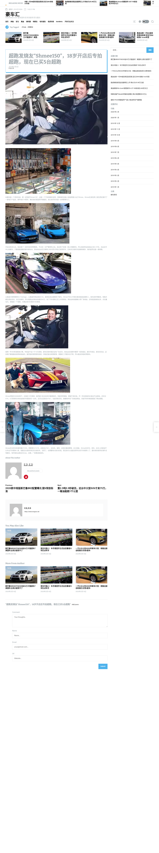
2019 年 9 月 (115, 141)
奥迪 (22, 21)
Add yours (75, 604)
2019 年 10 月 (115, 135)
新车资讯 (114, 195)
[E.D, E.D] (16, 510)
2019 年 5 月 (115, 164)
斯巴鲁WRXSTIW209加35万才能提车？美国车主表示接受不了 (31, 36)
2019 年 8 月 (115, 146)
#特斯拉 (30, 27)
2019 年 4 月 (115, 170)
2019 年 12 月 (115, 123)
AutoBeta (59, 21)
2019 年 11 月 (115, 129)
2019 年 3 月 (115, 175)
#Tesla (24, 27)
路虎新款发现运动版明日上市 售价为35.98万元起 (127, 82)
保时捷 (28, 21)
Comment (16, 612)
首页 (6, 21)
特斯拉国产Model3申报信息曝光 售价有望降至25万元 (129, 94)
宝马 (17, 21)
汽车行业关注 (69, 21)
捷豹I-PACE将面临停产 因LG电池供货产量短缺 (126, 100)
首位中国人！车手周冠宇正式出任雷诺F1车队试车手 (69, 35)
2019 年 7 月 (115, 152)
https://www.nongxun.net (31, 511)
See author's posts (33, 471)
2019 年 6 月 (115, 158)
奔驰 (12, 21)
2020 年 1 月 (115, 117)
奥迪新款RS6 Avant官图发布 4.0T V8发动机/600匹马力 (129, 88)
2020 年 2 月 (115, 112)
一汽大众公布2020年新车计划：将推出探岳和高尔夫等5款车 (107, 35)
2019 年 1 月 (115, 187)
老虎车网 (51, 21)
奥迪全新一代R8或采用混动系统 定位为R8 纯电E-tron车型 (145, 35)
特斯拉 (35, 21)
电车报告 (43, 21)
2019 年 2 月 (115, 181)
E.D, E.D (11, 68)
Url (13, 654)
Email (14, 642)
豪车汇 (12, 14)
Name (14, 631)
